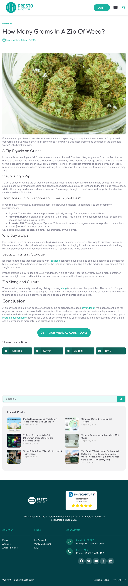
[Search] (121, 399)
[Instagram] (103, 561)
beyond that (88, 307)
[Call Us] (69, 551)
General (7, 23)
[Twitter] (88, 561)
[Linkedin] (110, 561)
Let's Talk (82, 549)
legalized (55, 260)
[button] (115, 7)
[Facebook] (81, 561)
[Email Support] (69, 542)
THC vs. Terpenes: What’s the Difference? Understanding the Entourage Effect (38, 438)
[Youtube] (96, 561)
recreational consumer (15, 317)
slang (64, 288)
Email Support (85, 540)
